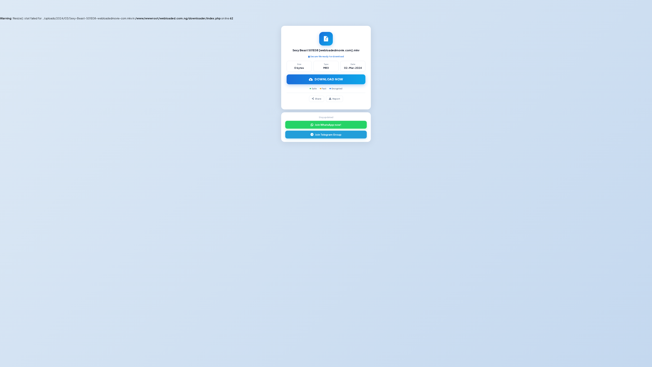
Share (318, 98)
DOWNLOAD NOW (329, 79)
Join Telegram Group (328, 134)
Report (336, 98)
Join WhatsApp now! (328, 124)
